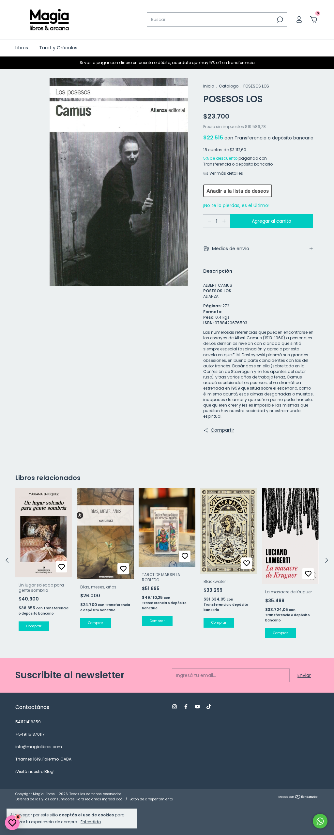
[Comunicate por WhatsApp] (320, 821)
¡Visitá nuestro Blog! (34, 771)
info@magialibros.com (38, 746)
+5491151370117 (30, 734)
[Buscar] (279, 19)
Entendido (91, 821)
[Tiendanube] (298, 797)
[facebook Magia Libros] (186, 707)
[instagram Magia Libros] (174, 707)
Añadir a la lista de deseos (237, 191)
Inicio (208, 86)
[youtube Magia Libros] (197, 707)
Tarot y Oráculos (58, 47)
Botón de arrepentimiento (151, 799)
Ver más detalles (225, 173)
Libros (21, 47)
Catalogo (228, 86)
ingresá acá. (112, 799)
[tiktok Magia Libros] (208, 707)
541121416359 (28, 722)
